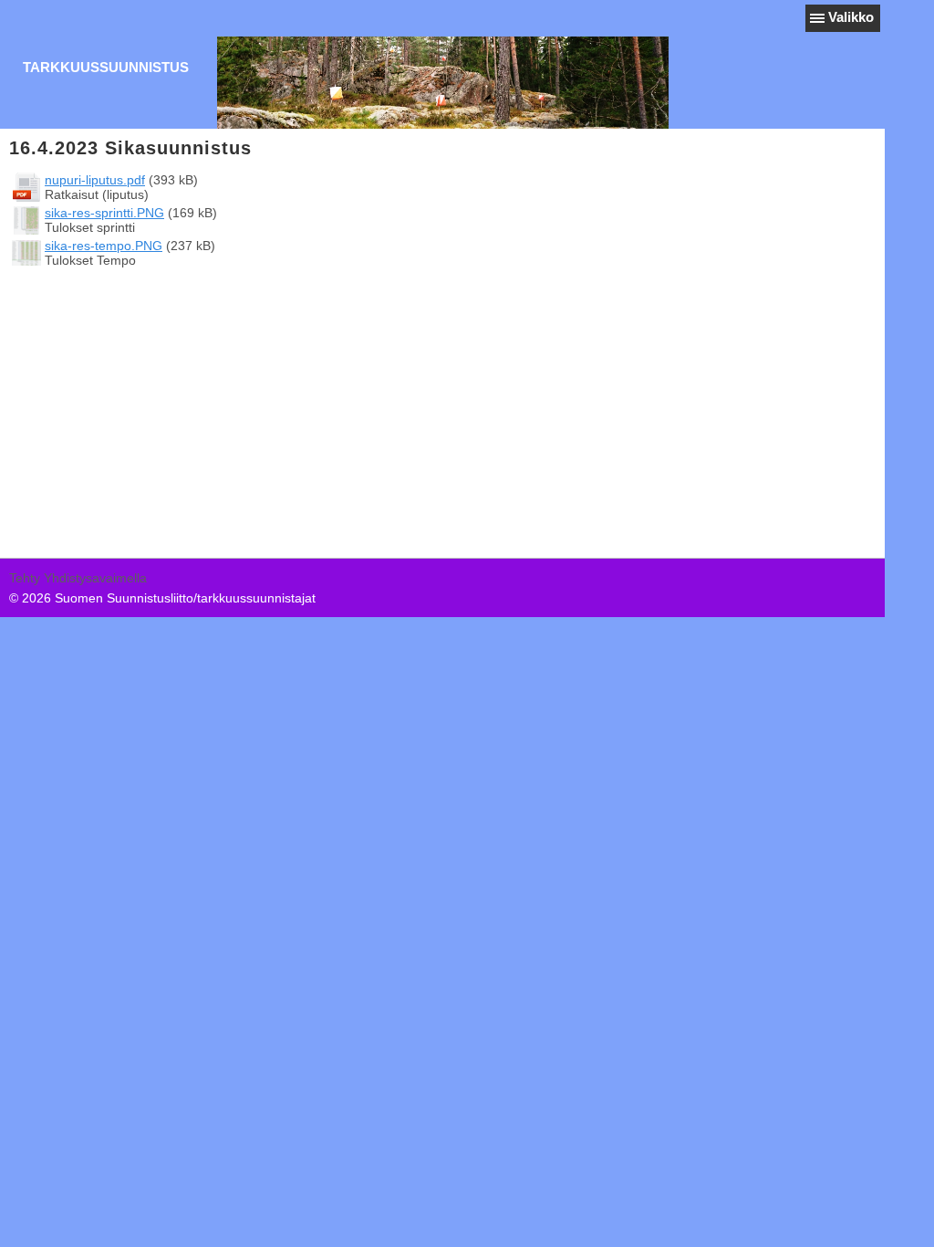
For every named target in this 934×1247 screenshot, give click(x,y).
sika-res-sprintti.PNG (104, 212)
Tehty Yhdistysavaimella (78, 578)
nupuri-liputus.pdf (95, 180)
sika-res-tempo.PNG (103, 245)
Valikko (851, 17)
